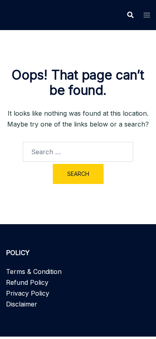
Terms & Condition (34, 272)
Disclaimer (21, 304)
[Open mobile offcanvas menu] (147, 15)
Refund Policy (27, 282)
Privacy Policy (27, 293)
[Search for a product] (130, 15)
